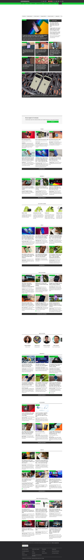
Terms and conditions (25, 549)
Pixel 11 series (36, 16)
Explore (25, 3)
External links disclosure (55, 551)
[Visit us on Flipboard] (51, 1)
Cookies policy (54, 549)
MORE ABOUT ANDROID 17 (42, 197)
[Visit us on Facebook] (45, 1)
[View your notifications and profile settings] (59, 1)
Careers (33, 551)
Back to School (29, 16)
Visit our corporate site (55, 542)
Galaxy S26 (57, 16)
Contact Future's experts (35, 549)
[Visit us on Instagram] (50, 1)
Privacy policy (44, 549)
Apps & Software (46, 3)
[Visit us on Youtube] (48, 1)
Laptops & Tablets (39, 3)
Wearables (33, 3)
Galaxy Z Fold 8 (43, 16)
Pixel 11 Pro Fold (50, 16)
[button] (61, 1)
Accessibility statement (25, 551)
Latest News (54, 20)
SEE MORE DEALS (41, 265)
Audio (57, 3)
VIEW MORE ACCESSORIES (42, 442)
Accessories (53, 3)
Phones (29, 3)
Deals (60, 3)
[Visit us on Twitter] (47, 1)
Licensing (43, 551)
